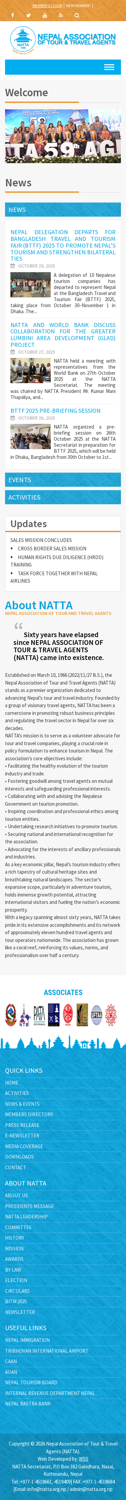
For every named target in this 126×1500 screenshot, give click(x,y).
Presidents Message (29, 1206)
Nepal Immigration (27, 1340)
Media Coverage (24, 1146)
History (14, 1238)
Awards (14, 1259)
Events (19, 479)
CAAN (11, 1361)
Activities (24, 497)
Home (11, 1083)
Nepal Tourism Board (31, 1382)
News (17, 209)
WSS (83, 1459)
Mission (14, 1248)
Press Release (22, 1125)
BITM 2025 (16, 1301)
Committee (18, 1227)
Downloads (19, 1157)
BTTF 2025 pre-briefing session (55, 410)
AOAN (11, 1372)
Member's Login (47, 5)
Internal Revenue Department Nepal (50, 1393)
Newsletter (20, 1312)
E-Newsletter (22, 1135)
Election (16, 1280)
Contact (15, 1167)
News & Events (22, 1104)
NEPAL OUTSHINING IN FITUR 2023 (54, 583)
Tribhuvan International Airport (46, 1351)
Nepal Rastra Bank (28, 1403)
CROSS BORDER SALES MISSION (52, 542)
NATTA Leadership (26, 1216)
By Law (13, 1270)
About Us (16, 1195)
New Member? (78, 5)
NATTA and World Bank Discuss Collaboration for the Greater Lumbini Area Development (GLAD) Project (63, 335)
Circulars (17, 1291)
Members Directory (29, 1114)
